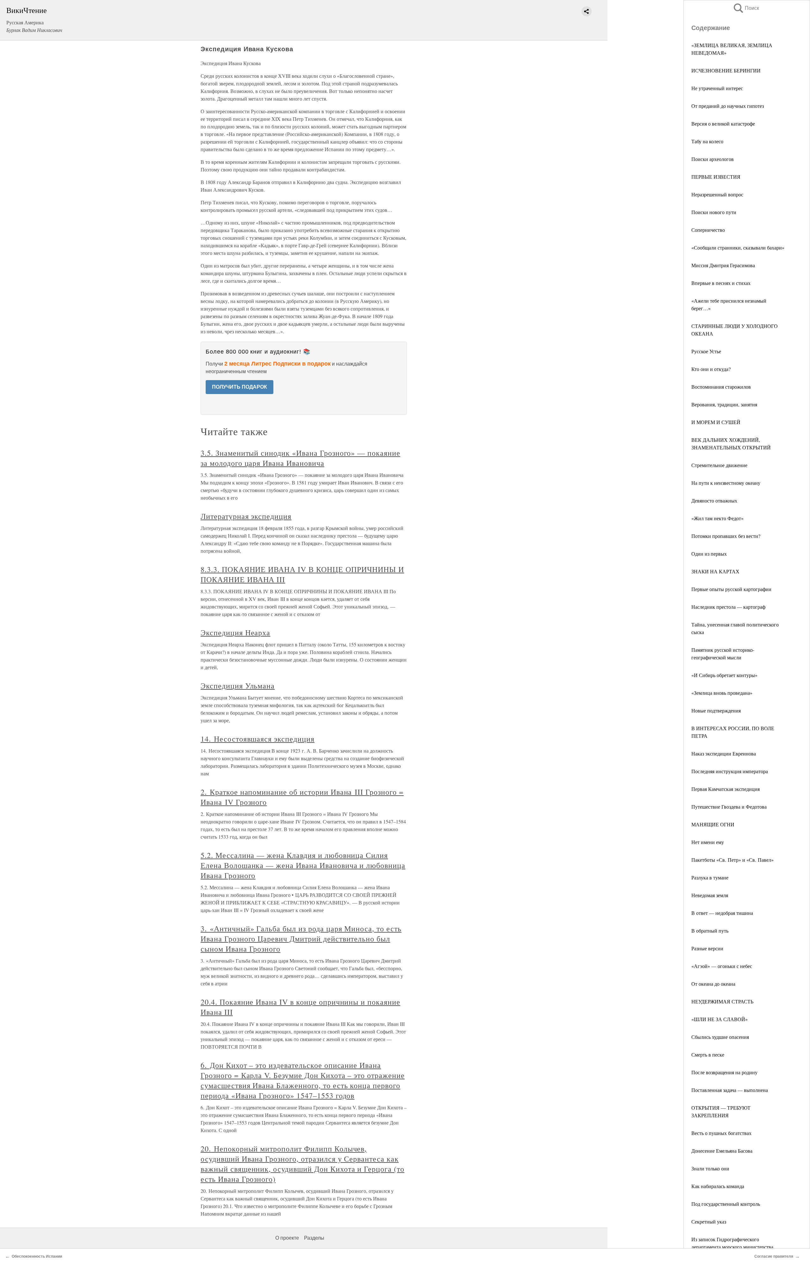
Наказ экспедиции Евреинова (723, 753)
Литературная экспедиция (246, 516)
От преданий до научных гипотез (727, 105)
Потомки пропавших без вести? (725, 536)
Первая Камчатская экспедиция (725, 789)
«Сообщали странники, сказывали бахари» (737, 247)
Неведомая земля (709, 895)
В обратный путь (709, 930)
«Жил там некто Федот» (717, 518)
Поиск (746, 8)
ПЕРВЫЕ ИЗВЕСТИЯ (715, 176)
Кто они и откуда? (711, 369)
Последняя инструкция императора (729, 771)
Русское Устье (706, 351)
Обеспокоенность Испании (37, 1256)
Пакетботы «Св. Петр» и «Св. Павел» (732, 859)
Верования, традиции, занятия (724, 404)
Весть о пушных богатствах (721, 1133)
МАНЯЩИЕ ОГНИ (712, 824)
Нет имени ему (707, 842)
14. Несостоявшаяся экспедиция (258, 739)
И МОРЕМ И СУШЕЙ (715, 422)
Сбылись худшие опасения (720, 1036)
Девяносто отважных (714, 500)
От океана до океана (713, 983)
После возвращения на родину (724, 1072)
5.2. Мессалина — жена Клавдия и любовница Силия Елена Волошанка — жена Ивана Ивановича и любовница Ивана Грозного (303, 865)
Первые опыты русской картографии (731, 589)
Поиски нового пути (713, 212)
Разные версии (707, 948)
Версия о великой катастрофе (723, 123)
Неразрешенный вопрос (717, 194)
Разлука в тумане (709, 877)
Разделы (314, 1238)
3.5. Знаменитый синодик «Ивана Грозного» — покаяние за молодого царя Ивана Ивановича (300, 458)
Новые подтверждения (716, 710)
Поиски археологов (712, 159)
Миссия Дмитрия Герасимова (723, 265)
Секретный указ (708, 1221)
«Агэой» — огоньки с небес (721, 966)
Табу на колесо (707, 141)
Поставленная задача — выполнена (729, 1090)
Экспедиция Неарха (235, 632)
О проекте (287, 1238)
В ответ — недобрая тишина (722, 912)
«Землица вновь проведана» (721, 692)
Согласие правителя (773, 1256)
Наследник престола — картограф (728, 606)
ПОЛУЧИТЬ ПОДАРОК (239, 387)
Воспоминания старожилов (721, 386)
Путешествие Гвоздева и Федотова (729, 806)
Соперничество (708, 229)
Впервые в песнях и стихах (721, 283)
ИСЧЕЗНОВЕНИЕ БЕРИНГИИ (726, 70)
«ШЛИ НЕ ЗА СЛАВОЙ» (719, 1019)
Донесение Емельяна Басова (721, 1150)
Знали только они (710, 1168)
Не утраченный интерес (717, 88)
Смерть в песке (707, 1054)
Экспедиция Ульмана (238, 686)
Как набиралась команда (717, 1186)
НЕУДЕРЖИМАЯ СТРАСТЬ (722, 1001)
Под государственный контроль (725, 1203)
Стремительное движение (719, 465)
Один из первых (709, 553)
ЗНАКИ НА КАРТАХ (715, 571)
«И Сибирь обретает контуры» (724, 675)
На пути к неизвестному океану (725, 482)
